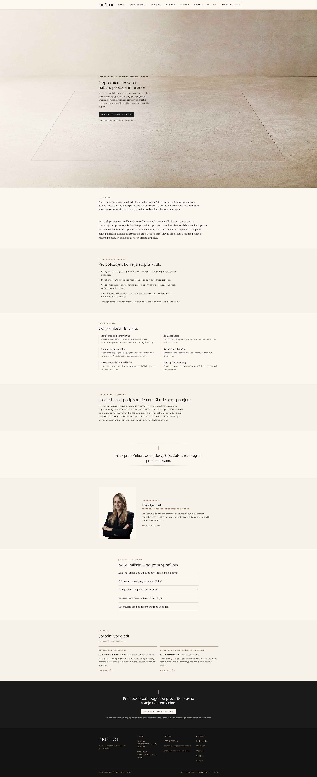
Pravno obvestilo (203, 772)
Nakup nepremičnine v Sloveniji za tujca (180, 655)
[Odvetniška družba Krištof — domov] (106, 5)
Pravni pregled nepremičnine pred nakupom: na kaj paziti (127, 655)
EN (214, 4)
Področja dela (137, 5)
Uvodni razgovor (230, 4)
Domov (121, 5)
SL (208, 4)
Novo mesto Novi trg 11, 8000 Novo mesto (146, 754)
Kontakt (198, 5)
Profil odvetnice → (152, 526)
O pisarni (171, 5)
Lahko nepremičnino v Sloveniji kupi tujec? (141, 598)
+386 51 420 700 (171, 741)
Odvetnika (156, 5)
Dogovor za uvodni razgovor (116, 114)
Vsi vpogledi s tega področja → (112, 641)
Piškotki (215, 772)
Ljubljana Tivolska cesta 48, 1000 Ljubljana (146, 744)
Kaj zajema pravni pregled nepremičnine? (140, 581)
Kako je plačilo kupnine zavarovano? (137, 589)
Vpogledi (185, 5)
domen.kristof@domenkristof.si (177, 746)
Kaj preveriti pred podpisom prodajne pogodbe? (143, 606)
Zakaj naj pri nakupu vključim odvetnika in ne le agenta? (148, 572)
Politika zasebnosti (188, 772)
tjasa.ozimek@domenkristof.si (177, 751)
